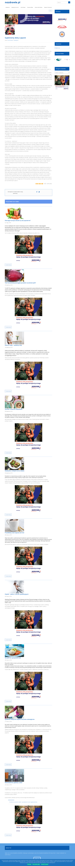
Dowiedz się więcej (44, 864)
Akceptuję (29, 864)
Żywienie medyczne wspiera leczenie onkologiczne (19, 719)
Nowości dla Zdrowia (38, 7)
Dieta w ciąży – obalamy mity (13, 345)
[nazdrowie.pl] (16, 2)
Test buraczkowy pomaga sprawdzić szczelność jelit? (20, 283)
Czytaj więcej (8, 264)
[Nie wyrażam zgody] (73, 862)
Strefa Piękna (23, 7)
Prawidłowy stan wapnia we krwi (14, 532)
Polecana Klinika (30, 7)
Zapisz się (57, 48)
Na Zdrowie (10, 40)
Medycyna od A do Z (15, 7)
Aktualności (8, 7)
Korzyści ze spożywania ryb (13, 658)
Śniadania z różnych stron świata (14, 471)
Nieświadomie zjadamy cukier (13, 782)
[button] (54, 59)
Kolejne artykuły (28, 841)
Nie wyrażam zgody (36, 864)
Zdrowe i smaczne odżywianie (13, 409)
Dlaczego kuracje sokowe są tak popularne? (18, 220)
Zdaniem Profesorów (48, 7)
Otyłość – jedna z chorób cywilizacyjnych (16, 594)
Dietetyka (16, 40)
